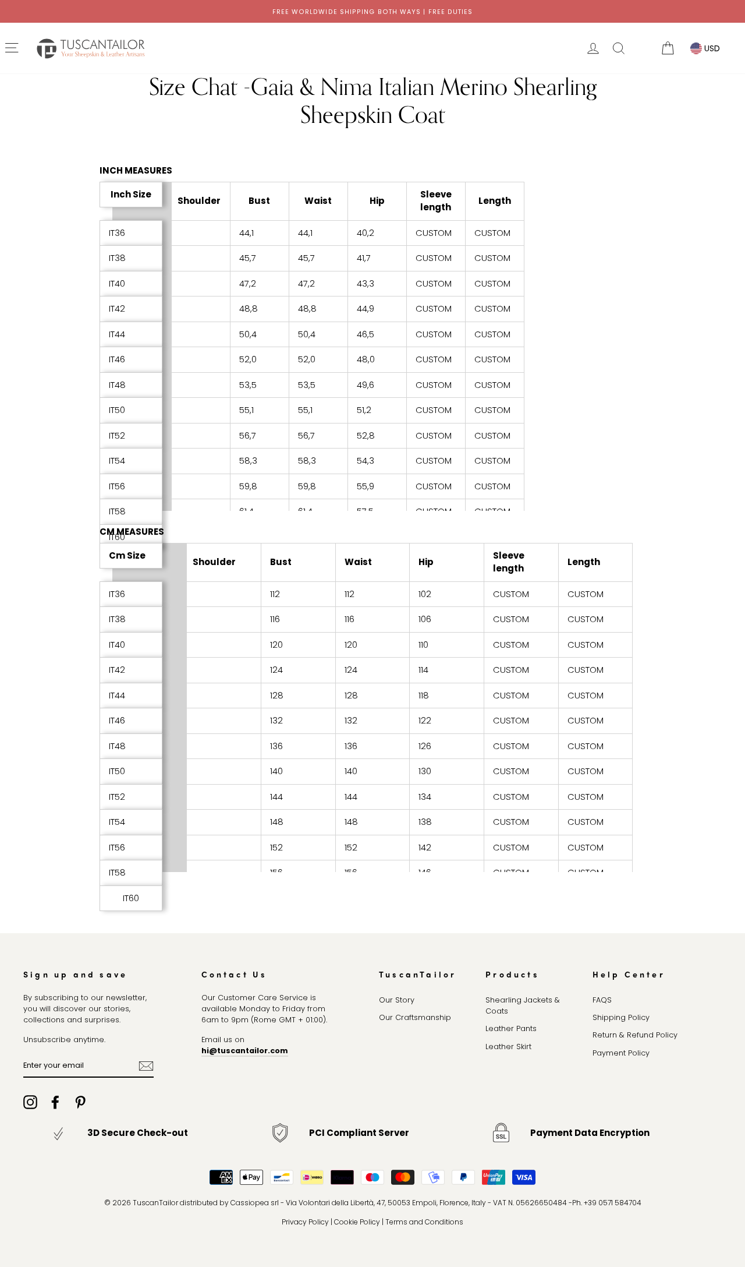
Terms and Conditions (424, 1222)
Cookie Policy (357, 1222)
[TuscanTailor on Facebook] (55, 1102)
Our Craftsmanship (415, 1017)
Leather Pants (511, 1028)
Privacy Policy (305, 1222)
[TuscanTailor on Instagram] (30, 1102)
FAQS (602, 1000)
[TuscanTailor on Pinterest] (80, 1102)
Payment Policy (621, 1053)
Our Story (396, 1000)
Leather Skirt (508, 1046)
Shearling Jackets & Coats (522, 1005)
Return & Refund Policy (635, 1035)
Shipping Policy (621, 1017)
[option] (372, 11)
